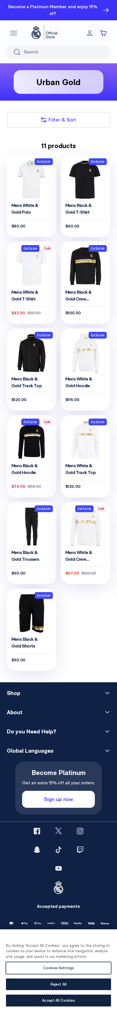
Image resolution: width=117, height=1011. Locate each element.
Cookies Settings (58, 968)
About (14, 712)
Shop (13, 693)
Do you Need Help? (31, 731)
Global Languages (30, 750)
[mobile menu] (13, 33)
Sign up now (58, 799)
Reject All (58, 984)
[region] (58, 970)
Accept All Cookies (58, 1000)
